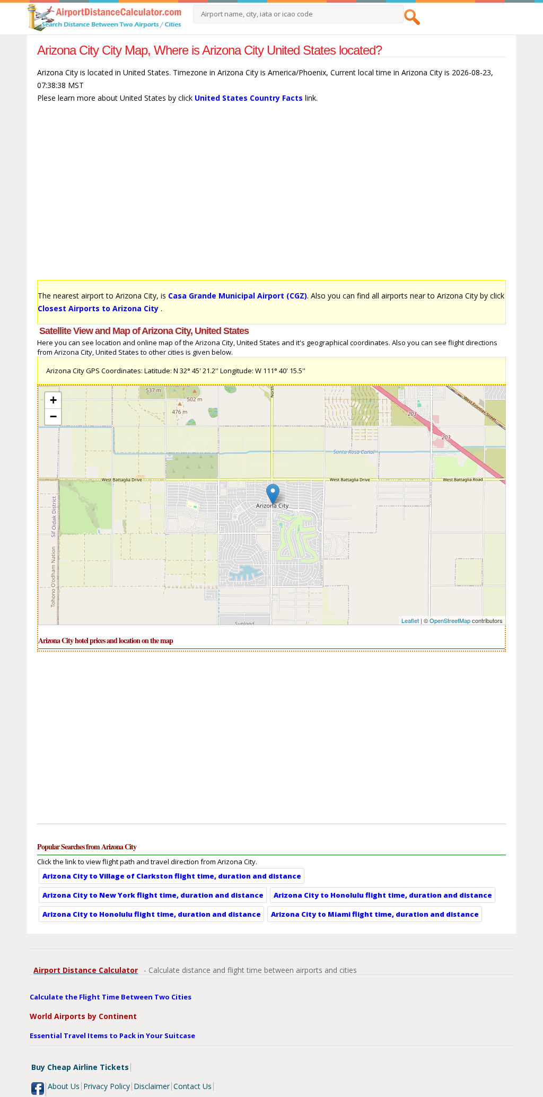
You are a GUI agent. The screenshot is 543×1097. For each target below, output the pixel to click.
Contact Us (192, 1086)
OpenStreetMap (450, 620)
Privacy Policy (106, 1086)
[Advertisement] (271, 196)
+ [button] (53, 400)
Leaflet (410, 620)
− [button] (53, 416)
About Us (64, 1086)
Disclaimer (152, 1086)
